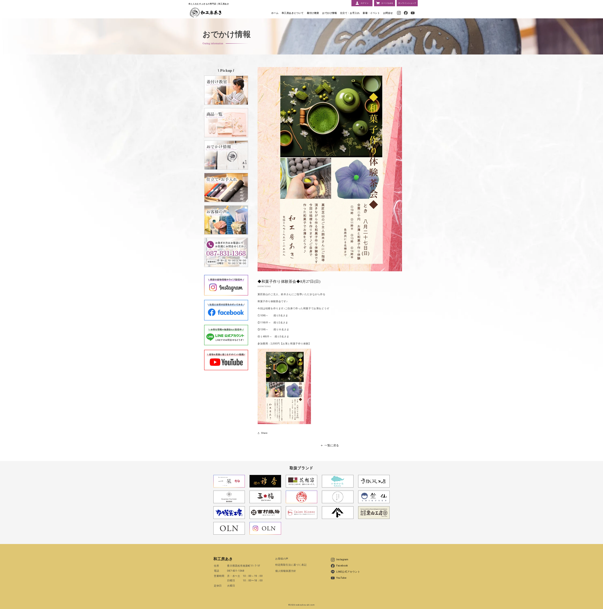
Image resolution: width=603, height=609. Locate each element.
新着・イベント (371, 13)
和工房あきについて (293, 13)
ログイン (365, 3)
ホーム (275, 13)
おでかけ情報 (329, 13)
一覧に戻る (331, 445)
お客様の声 (281, 558)
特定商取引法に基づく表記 (291, 564)
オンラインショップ (407, 3)
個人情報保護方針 (285, 570)
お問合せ (388, 13)
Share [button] (264, 433)
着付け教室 (313, 13)
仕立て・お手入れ (350, 13)
